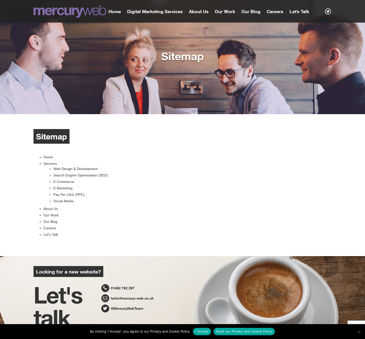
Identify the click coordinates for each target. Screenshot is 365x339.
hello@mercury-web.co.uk (132, 298)
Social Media (63, 201)
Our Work (225, 11)
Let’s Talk (299, 11)
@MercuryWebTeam (126, 308)
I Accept (202, 331)
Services (50, 164)
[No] (358, 331)
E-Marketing (63, 188)
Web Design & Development (75, 169)
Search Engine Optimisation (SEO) (80, 175)
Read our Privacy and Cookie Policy (244, 331)
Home (115, 11)
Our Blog (250, 11)
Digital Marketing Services (155, 11)
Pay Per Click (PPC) (69, 195)
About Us (199, 11)
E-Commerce (63, 182)
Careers (275, 11)
